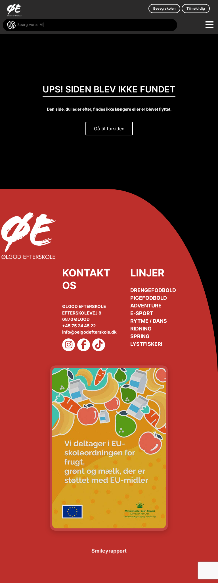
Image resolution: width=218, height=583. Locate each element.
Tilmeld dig (195, 8)
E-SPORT (141, 313)
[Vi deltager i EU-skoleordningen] (109, 448)
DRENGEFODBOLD (153, 290)
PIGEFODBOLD (148, 298)
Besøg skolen (164, 8)
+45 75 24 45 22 (79, 325)
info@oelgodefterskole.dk (89, 332)
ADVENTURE (146, 306)
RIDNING (141, 329)
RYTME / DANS (148, 321)
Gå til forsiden (109, 128)
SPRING (140, 336)
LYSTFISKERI (146, 344)
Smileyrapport (109, 551)
